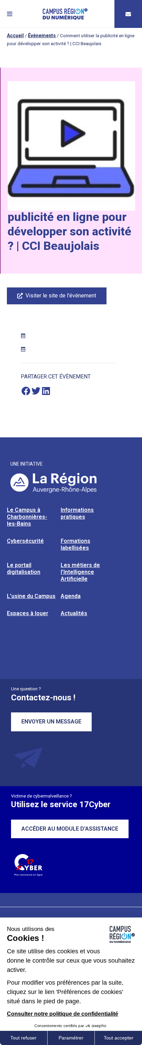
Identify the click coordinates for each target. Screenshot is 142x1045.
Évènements (42, 35)
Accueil (15, 35)
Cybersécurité (25, 541)
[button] (9, 14)
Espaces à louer (27, 613)
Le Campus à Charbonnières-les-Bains (27, 517)
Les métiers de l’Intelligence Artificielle (80, 572)
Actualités (74, 613)
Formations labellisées (75, 544)
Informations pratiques (77, 513)
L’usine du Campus (31, 596)
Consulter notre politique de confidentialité (62, 1014)
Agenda (71, 596)
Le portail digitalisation (23, 568)
